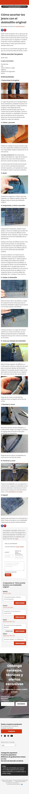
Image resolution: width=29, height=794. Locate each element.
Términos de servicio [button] (7, 781)
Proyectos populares (8, 755)
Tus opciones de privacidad (13, 784)
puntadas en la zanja (15, 492)
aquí (16, 539)
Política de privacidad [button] (20, 781)
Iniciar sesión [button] (20, 547)
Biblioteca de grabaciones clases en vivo (13, 758)
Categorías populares (9, 753)
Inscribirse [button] (21, 704)
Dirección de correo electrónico (19, 552)
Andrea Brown (20, 26)
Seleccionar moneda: (8, 742)
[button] (2, 30)
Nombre (7, 552)
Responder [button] (20, 603)
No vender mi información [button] (12, 783)
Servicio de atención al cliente (12, 761)
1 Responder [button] (9, 631)
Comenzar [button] (11, 731)
